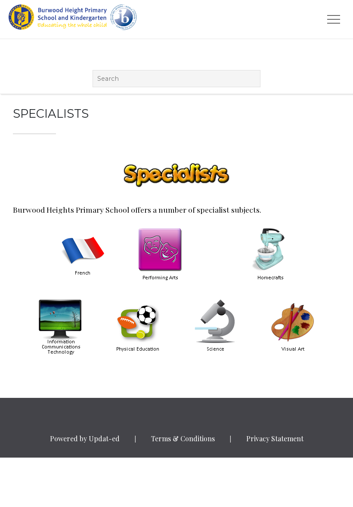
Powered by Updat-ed (85, 438)
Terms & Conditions (183, 438)
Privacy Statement (274, 438)
